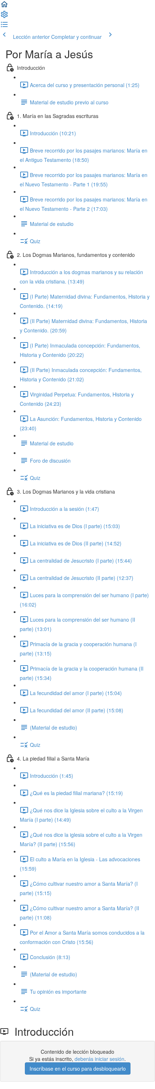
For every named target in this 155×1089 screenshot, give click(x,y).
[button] (4, 6)
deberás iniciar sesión (99, 1058)
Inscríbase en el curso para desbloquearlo (78, 1068)
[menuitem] (4, 16)
